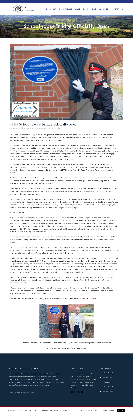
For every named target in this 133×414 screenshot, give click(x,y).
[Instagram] (75, 393)
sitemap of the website (25, 392)
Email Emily (107, 377)
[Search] (122, 9)
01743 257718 (108, 386)
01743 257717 (108, 373)
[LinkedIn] (82, 393)
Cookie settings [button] (108, 411)
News (28, 128)
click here (84, 299)
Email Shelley (108, 391)
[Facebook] (72, 393)
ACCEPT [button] (120, 410)
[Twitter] (78, 393)
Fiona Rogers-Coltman (43, 128)
